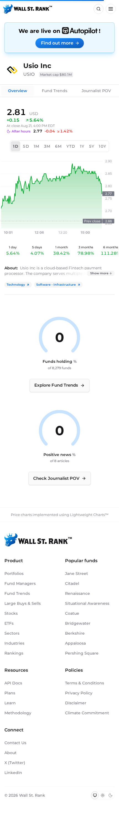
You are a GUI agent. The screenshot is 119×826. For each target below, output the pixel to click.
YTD (71, 146)
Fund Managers (20, 583)
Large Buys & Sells (22, 603)
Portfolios (14, 573)
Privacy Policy (78, 692)
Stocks (11, 613)
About (10, 752)
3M (47, 146)
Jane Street (76, 573)
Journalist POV (96, 90)
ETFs (9, 623)
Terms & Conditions (84, 683)
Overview (17, 90)
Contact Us (15, 742)
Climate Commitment (87, 712)
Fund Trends (54, 90)
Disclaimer (75, 702)
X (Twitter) (14, 762)
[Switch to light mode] (103, 795)
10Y (102, 146)
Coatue (72, 613)
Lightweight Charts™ (89, 514)
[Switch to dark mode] (110, 795)
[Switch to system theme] (95, 795)
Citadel (72, 583)
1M (37, 146)
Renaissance (77, 593)
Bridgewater (77, 623)
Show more (99, 273)
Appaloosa (75, 643)
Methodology (17, 712)
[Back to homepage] (27, 9)
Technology (16, 284)
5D (26, 146)
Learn (10, 702)
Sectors (11, 633)
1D (16, 146)
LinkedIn (13, 772)
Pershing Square (82, 653)
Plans (9, 692)
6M (58, 146)
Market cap (56, 74)
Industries (14, 643)
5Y (92, 146)
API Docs (13, 683)
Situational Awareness (87, 603)
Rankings (13, 653)
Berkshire (75, 633)
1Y (82, 146)
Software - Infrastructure (56, 284)
